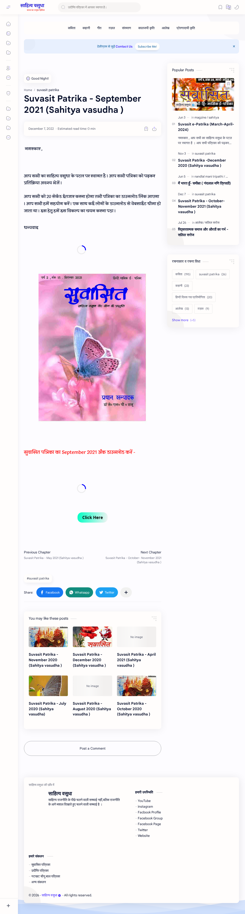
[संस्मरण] (126, 28)
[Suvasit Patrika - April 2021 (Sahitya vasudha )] (136, 637)
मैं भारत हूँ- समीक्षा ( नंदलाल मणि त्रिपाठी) (204, 183)
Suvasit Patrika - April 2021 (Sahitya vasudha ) (136, 660)
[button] (228, 7)
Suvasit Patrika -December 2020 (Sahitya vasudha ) (89, 660)
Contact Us (124, 46)
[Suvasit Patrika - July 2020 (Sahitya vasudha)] (48, 686)
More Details (87, 895)
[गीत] (99, 28)
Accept (43, 895)
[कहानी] (86, 28)
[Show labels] (184, 320)
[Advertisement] (81, 250)
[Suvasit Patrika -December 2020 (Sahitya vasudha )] (92, 637)
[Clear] (136, 7)
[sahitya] (214, 117)
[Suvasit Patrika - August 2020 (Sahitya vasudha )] (92, 686)
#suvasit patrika (38, 578)
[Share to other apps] (126, 592)
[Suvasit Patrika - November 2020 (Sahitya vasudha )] (48, 637)
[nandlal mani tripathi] (210, 176)
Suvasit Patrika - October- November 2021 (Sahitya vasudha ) (201, 206)
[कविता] (71, 28)
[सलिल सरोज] (212, 222)
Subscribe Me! (147, 46)
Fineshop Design (125, 895)
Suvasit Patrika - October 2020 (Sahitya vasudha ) (133, 709)
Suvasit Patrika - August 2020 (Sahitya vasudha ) (92, 709)
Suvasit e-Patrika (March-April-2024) (206, 127)
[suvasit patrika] (205, 153)
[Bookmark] (220, 7)
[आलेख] (165, 28)
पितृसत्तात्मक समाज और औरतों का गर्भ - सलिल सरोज (203, 232)
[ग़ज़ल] (112, 28)
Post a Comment (93, 748)
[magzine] (201, 117)
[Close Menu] (234, 46)
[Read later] (146, 128)
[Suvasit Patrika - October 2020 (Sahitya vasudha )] (136, 686)
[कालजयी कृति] (146, 28)
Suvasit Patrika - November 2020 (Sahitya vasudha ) (45, 660)
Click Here (92, 517)
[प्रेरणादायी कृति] (186, 28)
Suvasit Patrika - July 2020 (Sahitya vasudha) (47, 709)
